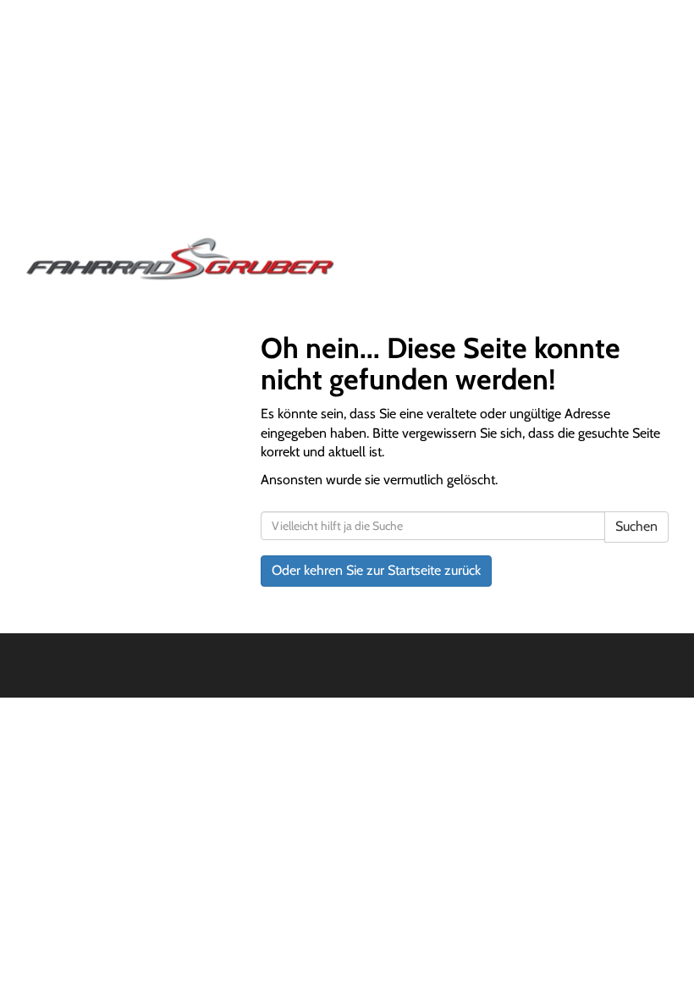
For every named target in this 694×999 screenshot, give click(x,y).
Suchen (636, 526)
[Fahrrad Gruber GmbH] (179, 259)
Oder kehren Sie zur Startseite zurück (376, 570)
